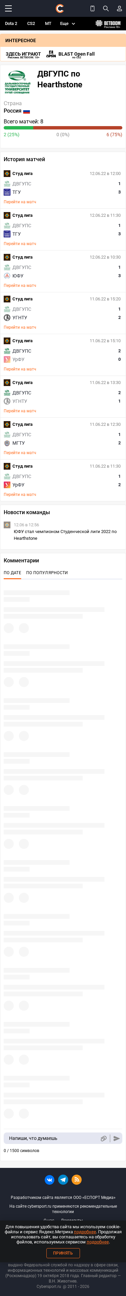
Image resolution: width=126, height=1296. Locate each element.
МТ (48, 23)
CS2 (31, 23)
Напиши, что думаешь (33, 1138)
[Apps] (92, 8)
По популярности (47, 572)
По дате (12, 572)
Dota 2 (11, 23)
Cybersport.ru (49, 1286)
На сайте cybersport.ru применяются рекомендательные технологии (63, 1209)
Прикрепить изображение (103, 1138)
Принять (63, 1253)
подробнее (85, 1231)
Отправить (117, 1138)
